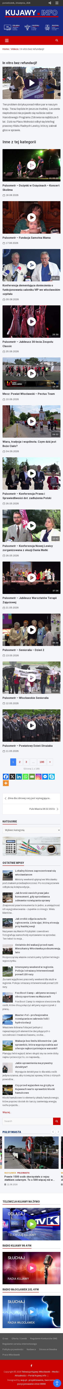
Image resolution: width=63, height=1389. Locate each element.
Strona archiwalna (48, 1349)
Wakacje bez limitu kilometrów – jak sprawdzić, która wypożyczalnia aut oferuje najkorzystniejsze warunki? (36, 1045)
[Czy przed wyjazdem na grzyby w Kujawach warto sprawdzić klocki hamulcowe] (8, 1090)
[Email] (32, 777)
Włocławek (10, 1173)
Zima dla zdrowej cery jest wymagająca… (29, 798)
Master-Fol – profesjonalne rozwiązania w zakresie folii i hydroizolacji (32, 1019)
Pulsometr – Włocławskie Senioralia (26, 698)
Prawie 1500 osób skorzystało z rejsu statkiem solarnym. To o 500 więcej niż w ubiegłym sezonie (28, 1180)
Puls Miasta (23, 1173)
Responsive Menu (49, 3)
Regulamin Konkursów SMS (43, 1338)
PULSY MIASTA (12, 1132)
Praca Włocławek (11, 1354)
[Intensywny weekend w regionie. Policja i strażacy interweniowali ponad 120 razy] (8, 972)
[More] (6, 783)
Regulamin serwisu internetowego (20, 1343)
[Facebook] (6, 777)
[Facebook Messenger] (45, 777)
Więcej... (7, 1112)
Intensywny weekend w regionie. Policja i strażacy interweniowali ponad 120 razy (34, 971)
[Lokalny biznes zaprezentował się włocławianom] (8, 875)
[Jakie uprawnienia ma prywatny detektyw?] (8, 1068)
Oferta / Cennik (19, 1338)
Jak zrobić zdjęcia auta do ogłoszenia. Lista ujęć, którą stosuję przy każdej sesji (37, 923)
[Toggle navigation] (7, 40)
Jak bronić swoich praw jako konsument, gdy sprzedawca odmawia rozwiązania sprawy (32, 897)
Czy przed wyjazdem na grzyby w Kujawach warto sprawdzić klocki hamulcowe (35, 1089)
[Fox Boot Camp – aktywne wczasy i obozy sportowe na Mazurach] (8, 997)
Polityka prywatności (13, 1349)
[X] (12, 777)
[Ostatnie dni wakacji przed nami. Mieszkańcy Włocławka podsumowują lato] (8, 949)
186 (42, 762)
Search (56, 1121)
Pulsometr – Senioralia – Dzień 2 (23, 650)
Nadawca (31, 1349)
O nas (5, 1338)
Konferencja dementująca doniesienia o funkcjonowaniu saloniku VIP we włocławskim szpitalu (31, 290)
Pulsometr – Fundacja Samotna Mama (27, 237)
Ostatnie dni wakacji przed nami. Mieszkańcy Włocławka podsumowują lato (37, 949)
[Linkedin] (19, 777)
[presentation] (53, 1131)
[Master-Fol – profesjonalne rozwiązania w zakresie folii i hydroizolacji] (8, 1020)
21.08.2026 (12, 1184)
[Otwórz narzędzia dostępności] (57, 1383)
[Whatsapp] (25, 777)
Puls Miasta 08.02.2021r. (42, 809)
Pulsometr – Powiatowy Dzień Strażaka (28, 745)
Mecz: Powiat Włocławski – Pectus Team (29, 393)
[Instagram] (38, 777)
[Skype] (52, 777)
